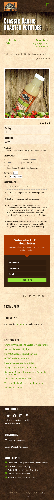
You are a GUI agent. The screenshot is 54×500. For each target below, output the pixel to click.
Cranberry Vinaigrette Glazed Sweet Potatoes (26, 344)
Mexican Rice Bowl (13, 387)
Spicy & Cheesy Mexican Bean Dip (20, 353)
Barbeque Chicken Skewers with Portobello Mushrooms (25, 373)
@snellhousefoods (17, 440)
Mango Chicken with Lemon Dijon (20, 367)
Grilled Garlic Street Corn (16, 358)
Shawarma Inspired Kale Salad (19, 363)
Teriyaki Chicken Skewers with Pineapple (24, 383)
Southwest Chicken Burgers (17, 378)
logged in (20, 324)
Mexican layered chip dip (16, 349)
